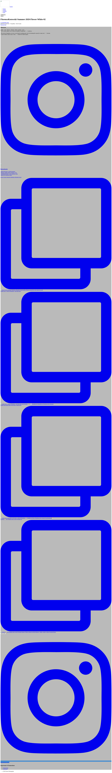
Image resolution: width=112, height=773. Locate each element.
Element (4, 11)
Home (4, 8)
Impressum (5, 769)
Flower (4, 10)
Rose (4, 12)
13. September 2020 (5, 22)
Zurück (11, 6)
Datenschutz (5, 768)
